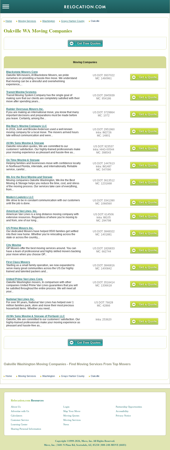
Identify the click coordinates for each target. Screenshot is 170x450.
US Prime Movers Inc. (19, 228)
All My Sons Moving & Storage (25, 143)
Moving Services (27, 21)
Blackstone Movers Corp (22, 72)
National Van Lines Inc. (20, 299)
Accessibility (122, 411)
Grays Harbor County (73, 21)
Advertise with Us (20, 411)
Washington (48, 21)
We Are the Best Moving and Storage (29, 177)
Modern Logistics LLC (20, 197)
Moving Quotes (71, 415)
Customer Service (20, 420)
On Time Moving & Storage (23, 160)
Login (66, 406)
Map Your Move (71, 411)
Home (9, 21)
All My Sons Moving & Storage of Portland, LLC (35, 316)
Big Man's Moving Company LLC (26, 126)
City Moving (13, 245)
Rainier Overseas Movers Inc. (25, 109)
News (66, 424)
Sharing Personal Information (26, 428)
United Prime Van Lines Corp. (24, 279)
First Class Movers (18, 262)
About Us (16, 406)
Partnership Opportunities (129, 406)
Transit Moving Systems (21, 92)
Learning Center (19, 424)
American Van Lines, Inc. (21, 211)
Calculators (16, 415)
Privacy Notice (123, 415)
